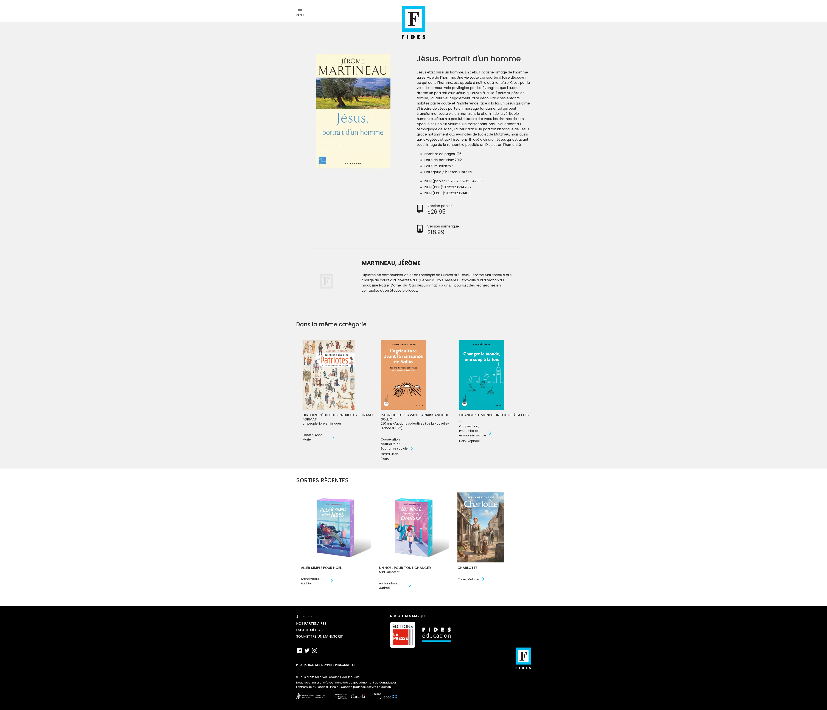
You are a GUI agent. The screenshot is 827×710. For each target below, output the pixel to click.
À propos (304, 617)
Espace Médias (309, 629)
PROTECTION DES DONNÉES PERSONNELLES (325, 665)
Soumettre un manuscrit (319, 636)
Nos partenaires (311, 623)
